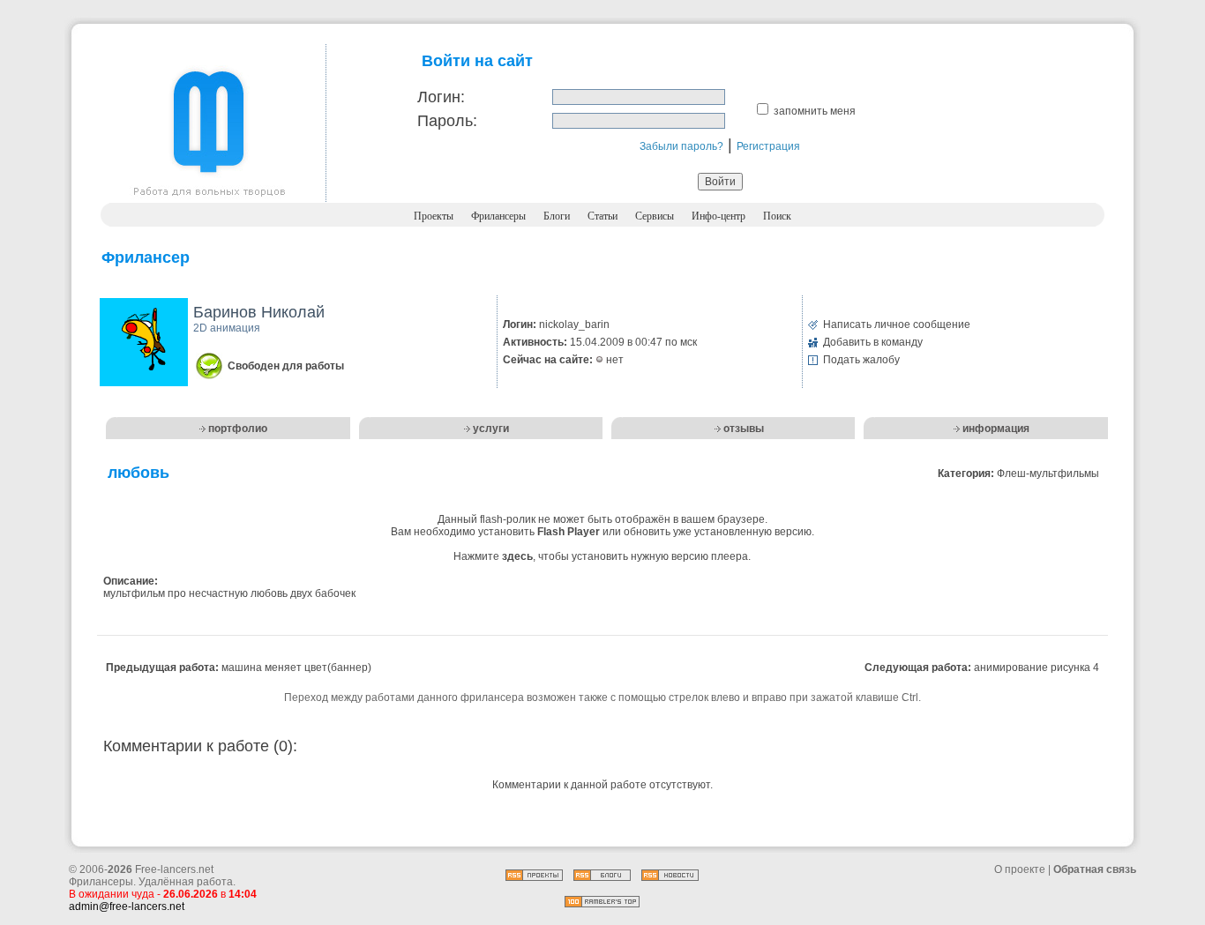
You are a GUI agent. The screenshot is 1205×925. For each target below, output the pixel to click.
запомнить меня (815, 111)
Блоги (556, 216)
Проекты (433, 216)
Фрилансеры (498, 216)
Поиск (777, 216)
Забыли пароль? (681, 146)
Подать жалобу (861, 360)
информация (995, 428)
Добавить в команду (873, 342)
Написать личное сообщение (896, 324)
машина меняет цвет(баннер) (296, 667)
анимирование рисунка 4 (1036, 667)
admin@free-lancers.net (126, 906)
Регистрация (768, 146)
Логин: (441, 97)
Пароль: (447, 121)
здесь (517, 556)
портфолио (237, 428)
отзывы (743, 428)
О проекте (1019, 869)
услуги (491, 428)
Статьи (602, 216)
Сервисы (654, 216)
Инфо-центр (718, 216)
